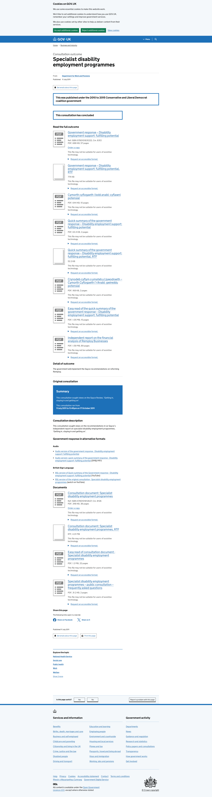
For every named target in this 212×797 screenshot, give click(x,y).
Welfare (56, 672)
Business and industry (69, 45)
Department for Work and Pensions (76, 76)
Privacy (63, 776)
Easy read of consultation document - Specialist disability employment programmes (91, 555)
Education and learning (99, 726)
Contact (104, 776)
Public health (58, 664)
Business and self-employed (65, 736)
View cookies (113, 30)
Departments (132, 726)
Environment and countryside (102, 736)
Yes (81, 700)
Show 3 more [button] (58, 676)
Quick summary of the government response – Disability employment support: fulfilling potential (95, 224)
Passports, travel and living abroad (105, 751)
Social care (57, 660)
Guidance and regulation (137, 736)
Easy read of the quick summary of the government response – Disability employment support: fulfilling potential (93, 312)
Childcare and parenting (64, 741)
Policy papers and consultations (140, 746)
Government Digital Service (96, 779)
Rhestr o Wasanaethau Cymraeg (67, 779)
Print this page (89, 636)
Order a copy (74, 147)
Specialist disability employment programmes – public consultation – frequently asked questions (91, 584)
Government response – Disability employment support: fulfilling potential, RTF (94, 169)
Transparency (132, 751)
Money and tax (96, 746)
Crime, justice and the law (64, 751)
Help (55, 776)
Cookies (72, 776)
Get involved (131, 761)
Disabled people (60, 756)
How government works (136, 756)
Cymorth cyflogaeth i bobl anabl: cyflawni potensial (94, 196)
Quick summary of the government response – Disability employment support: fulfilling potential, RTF (95, 253)
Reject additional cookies (93, 30)
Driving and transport (62, 761)
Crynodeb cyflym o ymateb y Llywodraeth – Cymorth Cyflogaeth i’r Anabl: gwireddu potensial (95, 282)
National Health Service (62, 656)
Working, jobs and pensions (101, 761)
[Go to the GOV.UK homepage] (62, 39)
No (95, 700)
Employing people (97, 731)
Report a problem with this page (142, 700)
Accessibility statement (88, 776)
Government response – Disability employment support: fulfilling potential (93, 133)
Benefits (57, 726)
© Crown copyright (150, 790)
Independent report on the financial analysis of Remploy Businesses (90, 339)
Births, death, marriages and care (68, 731)
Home (55, 45)
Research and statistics (136, 741)
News (128, 731)
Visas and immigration (99, 756)
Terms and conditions (120, 776)
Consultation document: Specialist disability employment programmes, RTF (93, 527)
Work (55, 668)
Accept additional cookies (66, 30)
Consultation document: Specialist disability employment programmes (90, 494)
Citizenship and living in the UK (67, 746)
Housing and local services (101, 741)
